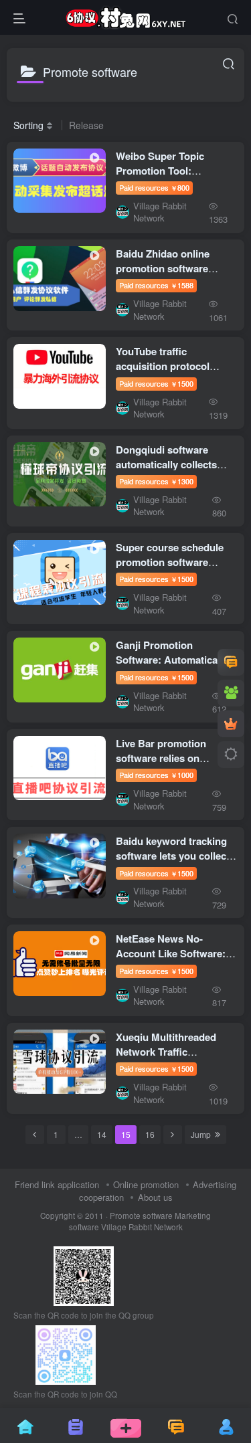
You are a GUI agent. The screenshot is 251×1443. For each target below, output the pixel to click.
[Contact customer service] (231, 662)
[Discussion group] (231, 693)
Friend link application (57, 1184)
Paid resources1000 (156, 774)
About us (155, 1197)
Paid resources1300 (156, 481)
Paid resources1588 (156, 285)
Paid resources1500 (156, 383)
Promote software (141, 1215)
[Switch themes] (231, 754)
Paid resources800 (154, 187)
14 (101, 1134)
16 (150, 1134)
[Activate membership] (231, 723)
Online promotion (146, 1184)
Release (86, 125)
